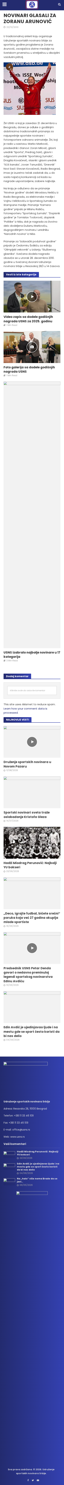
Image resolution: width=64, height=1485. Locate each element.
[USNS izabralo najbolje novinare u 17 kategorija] (32, 514)
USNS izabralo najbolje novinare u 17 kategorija (32, 654)
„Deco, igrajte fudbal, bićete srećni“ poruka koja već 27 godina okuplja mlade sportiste (32, 917)
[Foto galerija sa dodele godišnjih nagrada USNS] (32, 347)
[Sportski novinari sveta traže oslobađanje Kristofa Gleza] (32, 792)
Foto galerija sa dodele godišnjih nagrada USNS (29, 369)
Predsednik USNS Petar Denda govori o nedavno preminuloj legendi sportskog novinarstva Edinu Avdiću (28, 974)
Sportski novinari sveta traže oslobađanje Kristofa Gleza (27, 814)
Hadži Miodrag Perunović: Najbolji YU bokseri (30, 865)
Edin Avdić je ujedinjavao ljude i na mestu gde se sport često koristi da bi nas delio (32, 1031)
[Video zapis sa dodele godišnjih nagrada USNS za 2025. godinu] (32, 296)
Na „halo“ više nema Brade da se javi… (37, 1180)
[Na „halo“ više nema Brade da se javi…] (9, 1181)
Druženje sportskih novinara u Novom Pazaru (27, 764)
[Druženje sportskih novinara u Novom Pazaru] (32, 741)
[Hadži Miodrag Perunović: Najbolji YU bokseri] (32, 842)
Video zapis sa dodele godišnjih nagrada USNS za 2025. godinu (28, 319)
